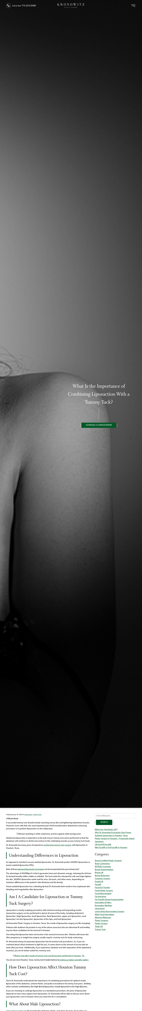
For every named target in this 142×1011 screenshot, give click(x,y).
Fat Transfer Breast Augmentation (109, 900)
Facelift (98, 885)
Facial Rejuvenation (103, 894)
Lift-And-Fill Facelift (103, 845)
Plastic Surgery (101, 924)
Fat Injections (100, 897)
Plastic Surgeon (101, 921)
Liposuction (28, 815)
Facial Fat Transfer (102, 888)
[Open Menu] (133, 5)
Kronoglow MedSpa (103, 906)
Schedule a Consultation (99, 425)
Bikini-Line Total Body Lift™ (106, 830)
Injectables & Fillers (103, 903)
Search (104, 822)
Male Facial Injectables (104, 915)
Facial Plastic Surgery (104, 891)
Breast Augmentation (104, 870)
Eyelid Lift (99, 882)
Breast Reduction (102, 876)
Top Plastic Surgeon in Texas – (71, 5)
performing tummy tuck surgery (57, 845)
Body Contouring (102, 864)
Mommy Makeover (103, 918)
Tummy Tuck (37, 815)
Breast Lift (99, 873)
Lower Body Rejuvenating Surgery (109, 912)
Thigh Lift (99, 927)
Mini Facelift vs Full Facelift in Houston (111, 848)
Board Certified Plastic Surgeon (108, 861)
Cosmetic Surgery (102, 879)
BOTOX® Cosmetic (103, 867)
